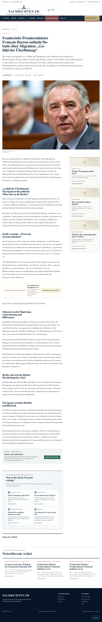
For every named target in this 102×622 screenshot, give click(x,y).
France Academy (85, 599)
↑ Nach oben (95, 617)
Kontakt (60, 601)
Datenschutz (61, 599)
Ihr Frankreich (92, 18)
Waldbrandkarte (52, 18)
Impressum (61, 596)
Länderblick (84, 601)
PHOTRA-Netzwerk (7, 611)
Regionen (40, 18)
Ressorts (22, 18)
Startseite (5, 29)
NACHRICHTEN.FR (15, 595)
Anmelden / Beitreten (78, 2)
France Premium (85, 596)
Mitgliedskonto (94, 2)
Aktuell (6, 18)
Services (63, 18)
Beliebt (13, 18)
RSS (82, 604)
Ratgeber (32, 18)
